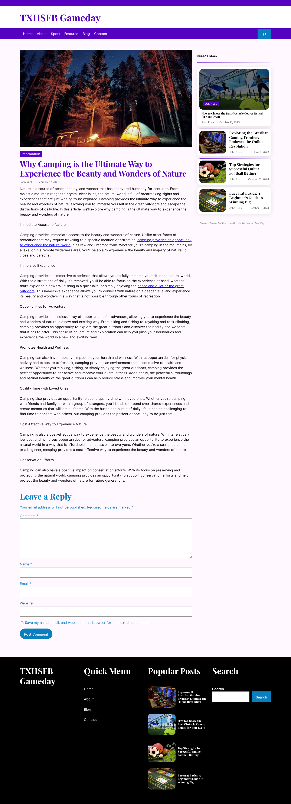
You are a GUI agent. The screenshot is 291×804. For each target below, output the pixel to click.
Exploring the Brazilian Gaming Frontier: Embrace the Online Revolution (249, 139)
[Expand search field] (264, 34)
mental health (245, 223)
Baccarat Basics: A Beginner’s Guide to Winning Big (246, 197)
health (231, 223)
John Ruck (26, 182)
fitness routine (217, 223)
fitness (203, 223)
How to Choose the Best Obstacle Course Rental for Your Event (232, 115)
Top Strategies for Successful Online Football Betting (244, 168)
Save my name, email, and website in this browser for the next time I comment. (89, 622)
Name (26, 564)
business (211, 103)
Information (31, 154)
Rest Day (260, 223)
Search (218, 689)
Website (26, 603)
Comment (29, 516)
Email (25, 583)
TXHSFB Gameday (60, 17)
